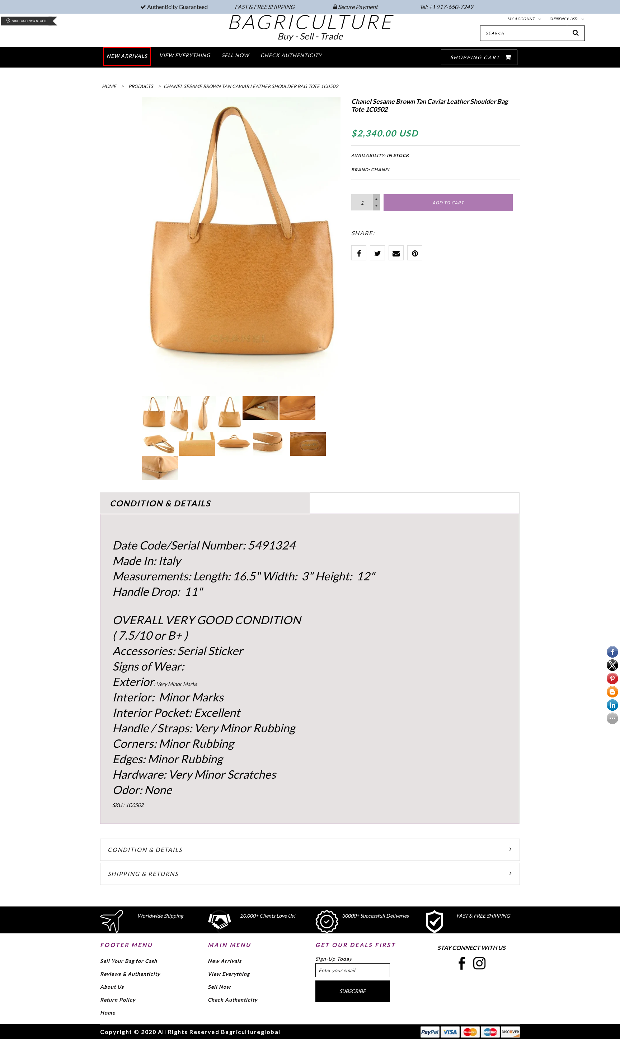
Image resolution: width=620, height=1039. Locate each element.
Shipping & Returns (143, 873)
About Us (112, 987)
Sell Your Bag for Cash (128, 961)
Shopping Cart (476, 57)
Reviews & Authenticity (130, 974)
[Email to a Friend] (396, 252)
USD (573, 19)
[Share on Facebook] (358, 252)
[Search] (576, 32)
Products (140, 86)
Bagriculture (310, 21)
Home (107, 1013)
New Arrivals (224, 961)
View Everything (229, 974)
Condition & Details (145, 849)
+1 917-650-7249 (451, 6)
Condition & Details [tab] (160, 503)
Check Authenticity (232, 1000)
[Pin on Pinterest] (414, 252)
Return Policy (117, 1000)
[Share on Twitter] (377, 252)
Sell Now (219, 987)
